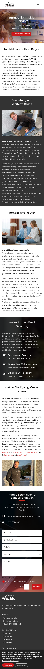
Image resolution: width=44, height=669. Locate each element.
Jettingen (8, 455)
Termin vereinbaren (21, 34)
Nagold (5, 452)
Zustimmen (8, 665)
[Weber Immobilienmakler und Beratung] (8, 601)
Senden (36, 586)
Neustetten (32, 452)
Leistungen (8, 636)
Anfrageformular (10, 618)
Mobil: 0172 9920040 (12, 624)
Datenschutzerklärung (29, 581)
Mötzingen (17, 452)
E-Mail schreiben (10, 621)
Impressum (8, 639)
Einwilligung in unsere (21, 581)
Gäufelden (21, 455)
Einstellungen (21, 665)
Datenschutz (8, 642)
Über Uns (7, 634)
